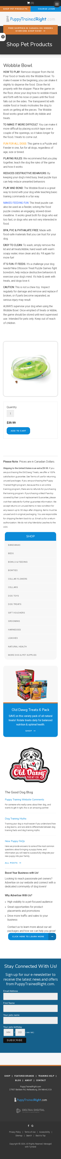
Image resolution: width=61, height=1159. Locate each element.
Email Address (10, 991)
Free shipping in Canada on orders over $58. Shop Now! (30, 29)
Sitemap (18, 1136)
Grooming (14, 621)
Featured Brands (24, 1076)
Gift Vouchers (16, 612)
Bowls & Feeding (18, 562)
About (28, 1080)
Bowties (13, 570)
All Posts (11, 863)
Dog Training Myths (15, 818)
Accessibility (44, 1132)
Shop (7, 1076)
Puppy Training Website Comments (24, 799)
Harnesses (14, 629)
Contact (41, 1080)
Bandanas (14, 545)
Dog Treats (14, 604)
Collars (13, 587)
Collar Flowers (17, 579)
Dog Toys (13, 596)
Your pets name (11, 1015)
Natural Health (17, 646)
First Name (9, 1003)
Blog (18, 1080)
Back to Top (41, 1136)
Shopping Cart (28, 2)
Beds (11, 553)
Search (29, 1136)
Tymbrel (32, 1147)
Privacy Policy (15, 1132)
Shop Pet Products (15, 9)
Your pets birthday (12, 1027)
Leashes (13, 638)
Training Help (46, 1076)
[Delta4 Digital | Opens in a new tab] (30, 1111)
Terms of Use (30, 1132)
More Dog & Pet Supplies (22, 655)
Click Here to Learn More (28, 936)
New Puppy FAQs (15, 841)
